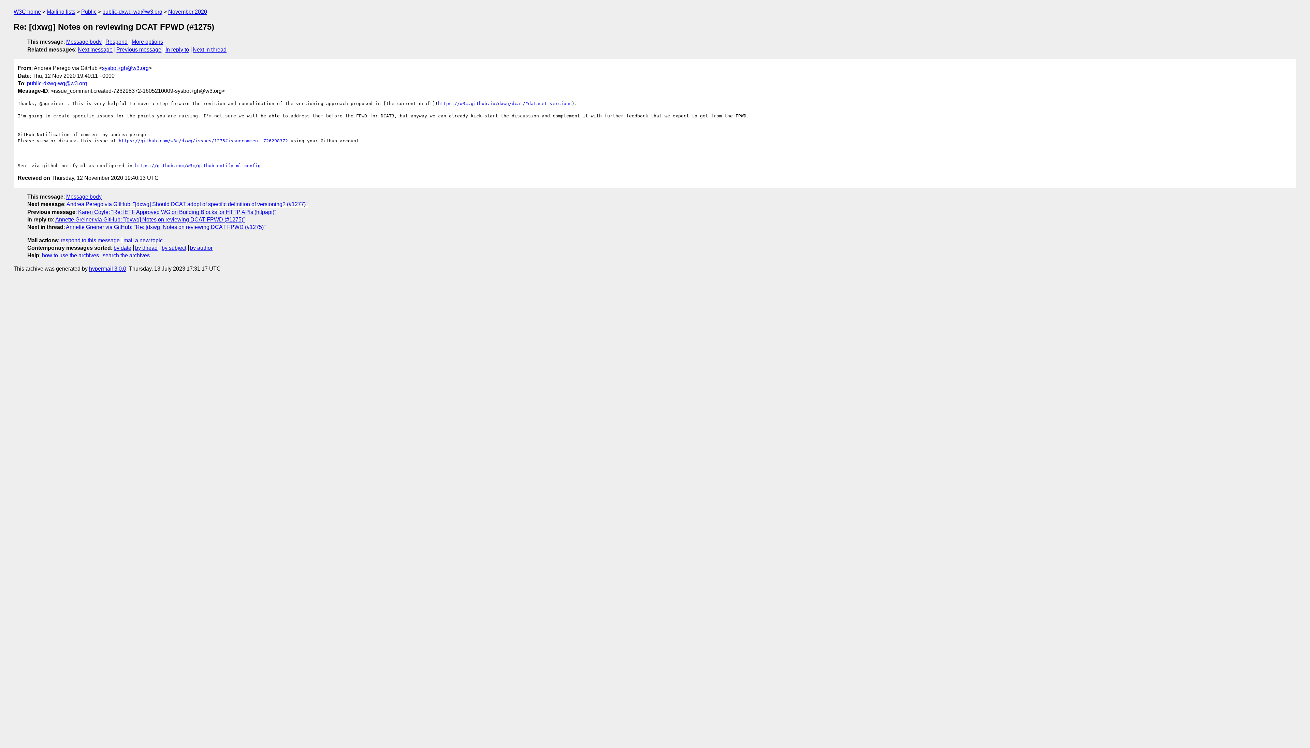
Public (89, 12)
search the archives (126, 255)
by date (122, 248)
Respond (116, 42)
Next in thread (210, 50)
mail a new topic (143, 240)
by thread (146, 248)
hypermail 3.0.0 (107, 269)
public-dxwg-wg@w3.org (132, 12)
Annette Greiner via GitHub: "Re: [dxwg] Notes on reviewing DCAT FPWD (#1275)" (166, 227)
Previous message (138, 50)
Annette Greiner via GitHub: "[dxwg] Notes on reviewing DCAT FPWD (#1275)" (150, 219)
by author (201, 248)
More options (147, 42)
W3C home (27, 12)
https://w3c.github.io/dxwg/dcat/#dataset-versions (505, 103)
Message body (84, 42)
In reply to (177, 50)
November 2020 (187, 12)
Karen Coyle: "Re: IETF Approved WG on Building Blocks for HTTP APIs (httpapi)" (177, 212)
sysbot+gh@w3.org (125, 68)
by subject (174, 248)
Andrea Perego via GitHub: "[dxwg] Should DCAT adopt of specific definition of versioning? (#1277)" (187, 204)
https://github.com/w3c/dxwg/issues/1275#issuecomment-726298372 (203, 140)
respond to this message (90, 240)
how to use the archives (70, 255)
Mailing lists (61, 12)
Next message (95, 50)
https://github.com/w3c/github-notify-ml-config (198, 165)
